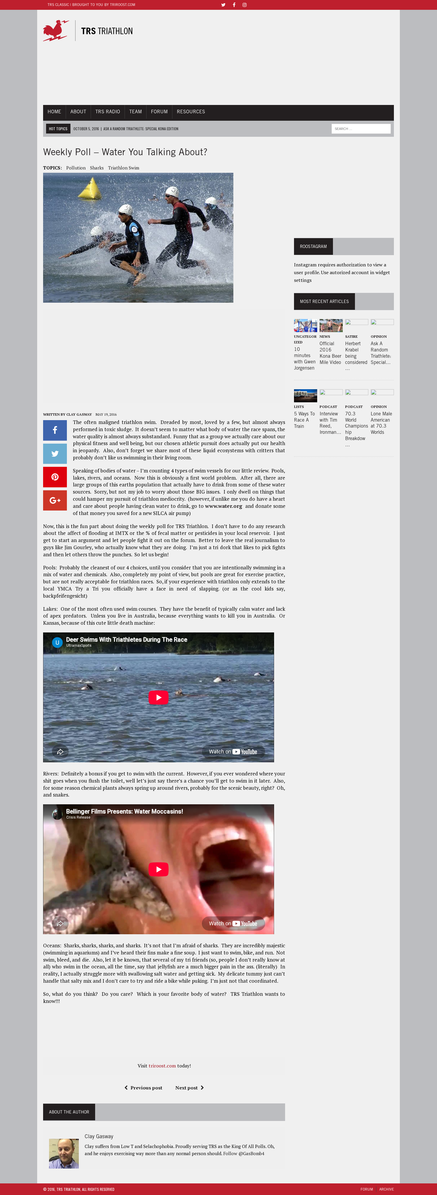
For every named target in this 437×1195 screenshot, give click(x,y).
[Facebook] (234, 4)
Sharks (97, 168)
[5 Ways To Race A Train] (305, 398)
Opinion (379, 336)
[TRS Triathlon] (93, 30)
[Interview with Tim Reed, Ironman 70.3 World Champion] (331, 398)
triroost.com (162, 1065)
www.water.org (224, 506)
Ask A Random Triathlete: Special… (381, 353)
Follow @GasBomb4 (243, 1153)
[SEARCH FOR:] (361, 127)
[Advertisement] (273, 57)
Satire (351, 336)
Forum (159, 111)
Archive (386, 1189)
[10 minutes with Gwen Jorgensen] (305, 328)
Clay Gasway (79, 414)
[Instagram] (244, 4)
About (78, 111)
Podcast (328, 406)
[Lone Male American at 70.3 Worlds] (382, 398)
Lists (299, 406)
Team (135, 111)
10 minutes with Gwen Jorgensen (305, 358)
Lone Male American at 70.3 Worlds (381, 423)
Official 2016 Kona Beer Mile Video (330, 353)
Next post (186, 1087)
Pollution (76, 168)
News (325, 336)
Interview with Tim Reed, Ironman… (330, 423)
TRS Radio (107, 111)
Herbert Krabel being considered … (356, 356)
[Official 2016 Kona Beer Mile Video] (331, 328)
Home (54, 111)
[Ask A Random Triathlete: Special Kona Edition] (382, 328)
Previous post (146, 1087)
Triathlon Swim (123, 168)
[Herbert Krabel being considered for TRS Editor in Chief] (356, 328)
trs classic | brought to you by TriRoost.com (91, 4)
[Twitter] (223, 4)
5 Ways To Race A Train (304, 420)
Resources (191, 111)
